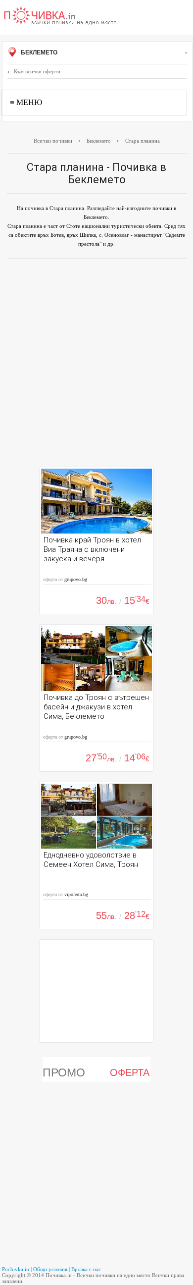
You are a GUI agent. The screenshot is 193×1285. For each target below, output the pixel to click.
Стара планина (142, 141)
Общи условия (50, 1269)
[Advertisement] (96, 365)
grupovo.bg (75, 579)
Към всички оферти (37, 71)
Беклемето (38, 52)
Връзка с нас (86, 1269)
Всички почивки (53, 141)
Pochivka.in (15, 1269)
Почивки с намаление (60, 16)
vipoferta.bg (76, 894)
